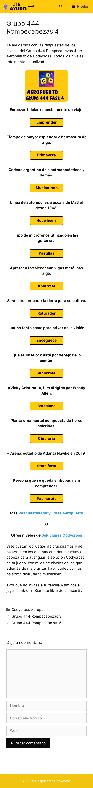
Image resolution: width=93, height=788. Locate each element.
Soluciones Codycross (62, 535)
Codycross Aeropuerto (31, 609)
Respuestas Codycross (53, 781)
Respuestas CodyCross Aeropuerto (51, 513)
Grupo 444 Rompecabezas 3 (36, 616)
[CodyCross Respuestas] (18, 6)
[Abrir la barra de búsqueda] (60, 6)
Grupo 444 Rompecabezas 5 (36, 623)
